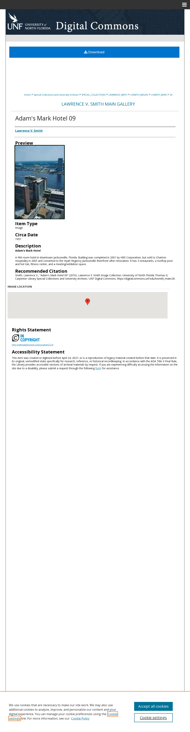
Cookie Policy (80, 718)
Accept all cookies (153, 706)
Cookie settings (153, 717)
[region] (95, 711)
